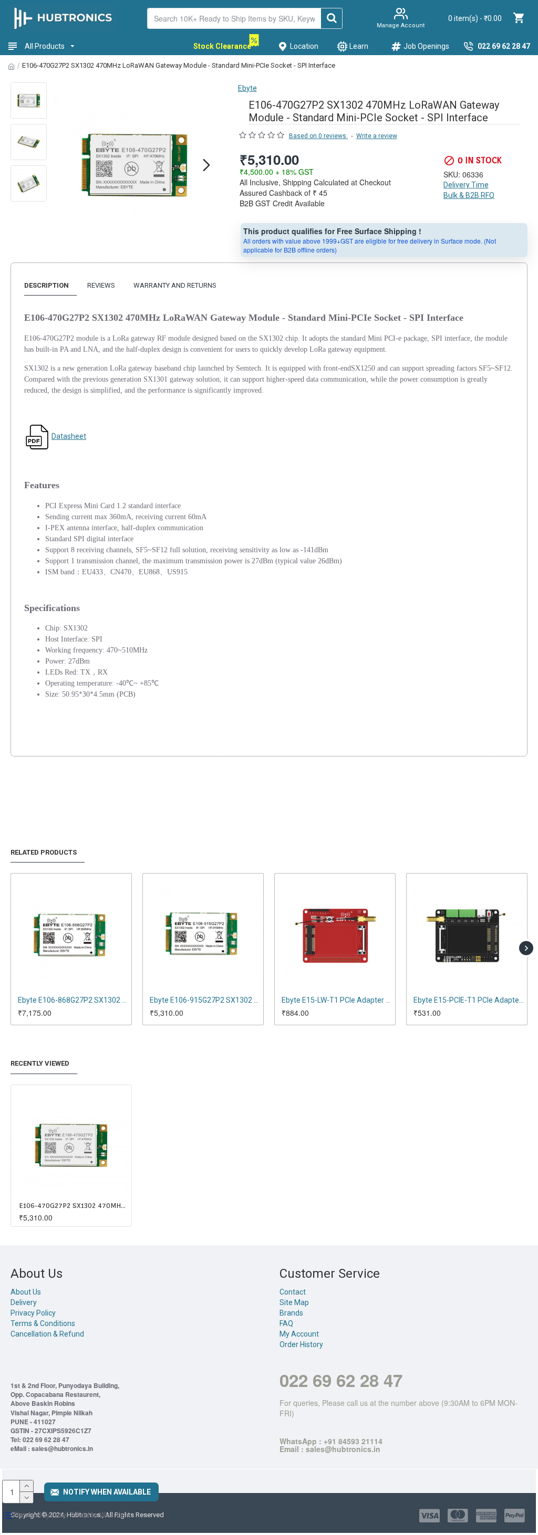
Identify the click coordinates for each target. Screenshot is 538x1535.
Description (46, 285)
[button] (62, 164)
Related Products (44, 852)
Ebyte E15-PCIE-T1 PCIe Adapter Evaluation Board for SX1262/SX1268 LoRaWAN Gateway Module (337, 1000)
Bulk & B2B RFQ (468, 195)
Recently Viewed (40, 1063)
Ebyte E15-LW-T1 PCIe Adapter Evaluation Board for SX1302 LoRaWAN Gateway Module (205, 1000)
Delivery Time (466, 185)
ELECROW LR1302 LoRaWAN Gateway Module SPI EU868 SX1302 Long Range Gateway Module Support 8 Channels (468, 1000)
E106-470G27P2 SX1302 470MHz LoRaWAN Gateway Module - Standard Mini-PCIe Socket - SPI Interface (73, 1206)
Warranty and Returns (174, 285)
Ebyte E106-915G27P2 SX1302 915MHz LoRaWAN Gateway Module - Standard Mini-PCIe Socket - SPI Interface (73, 1000)
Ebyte (247, 88)
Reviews (101, 285)
